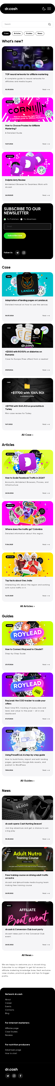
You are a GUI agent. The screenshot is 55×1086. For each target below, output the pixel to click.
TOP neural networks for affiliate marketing (26, 74)
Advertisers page (13, 1050)
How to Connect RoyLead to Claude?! (24, 649)
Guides (29, 33)
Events (8, 1006)
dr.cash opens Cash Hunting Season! (23, 824)
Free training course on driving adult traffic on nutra (26, 876)
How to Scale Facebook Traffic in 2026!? (25, 478)
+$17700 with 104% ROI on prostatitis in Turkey (24, 407)
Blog (7, 1013)
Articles (17, 33)
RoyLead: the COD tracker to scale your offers (25, 702)
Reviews (9, 1035)
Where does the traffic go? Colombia (23, 529)
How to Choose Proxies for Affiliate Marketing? (22, 127)
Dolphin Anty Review (15, 180)
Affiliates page (12, 1028)
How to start (11, 1053)
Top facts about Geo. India (18, 581)
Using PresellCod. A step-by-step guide (25, 755)
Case (6, 33)
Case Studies (11, 1032)
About (8, 1000)
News (40, 33)
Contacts (9, 1010)
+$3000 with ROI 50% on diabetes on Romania (23, 353)
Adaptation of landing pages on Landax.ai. (26, 300)
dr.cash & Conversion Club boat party (24, 929)
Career (8, 1003)
